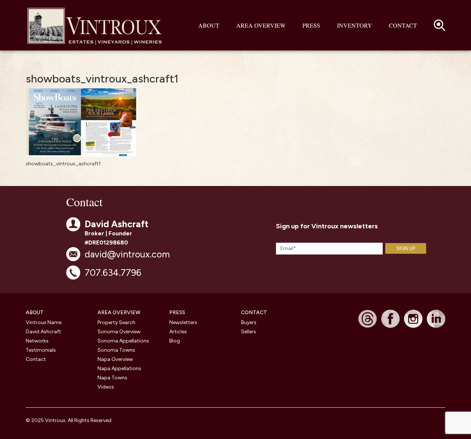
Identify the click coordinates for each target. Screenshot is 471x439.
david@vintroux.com (127, 254)
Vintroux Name (43, 322)
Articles (178, 332)
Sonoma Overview (119, 332)
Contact (403, 25)
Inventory (354, 25)
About (208, 25)
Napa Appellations (119, 368)
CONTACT (254, 312)
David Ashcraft (43, 332)
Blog (174, 341)
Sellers (248, 332)
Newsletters (183, 322)
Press (311, 25)
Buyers (248, 322)
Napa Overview (115, 359)
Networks (37, 341)
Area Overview (261, 25)
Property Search (116, 322)
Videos (106, 387)
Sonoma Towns (116, 350)
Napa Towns (112, 378)
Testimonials (41, 350)
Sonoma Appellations (123, 341)
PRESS (177, 312)
